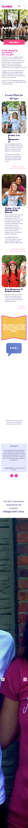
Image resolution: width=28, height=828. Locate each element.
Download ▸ (22, 306)
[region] (14, 461)
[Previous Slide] (3, 679)
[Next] (16, 476)
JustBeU (7, 6)
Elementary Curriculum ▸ (18, 166)
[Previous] (12, 476)
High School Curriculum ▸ (18, 249)
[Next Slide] (25, 679)
